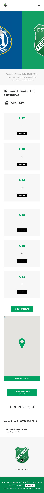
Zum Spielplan (23, 309)
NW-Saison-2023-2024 (29, 77)
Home (9, 77)
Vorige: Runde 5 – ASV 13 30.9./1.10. (20, 421)
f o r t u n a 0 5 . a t (22, 469)
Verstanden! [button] (29, 485)
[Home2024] (22, 455)
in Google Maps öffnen (23, 393)
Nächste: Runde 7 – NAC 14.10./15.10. (16, 430)
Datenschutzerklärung (14, 488)
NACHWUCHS (17, 77)
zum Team (22, 133)
